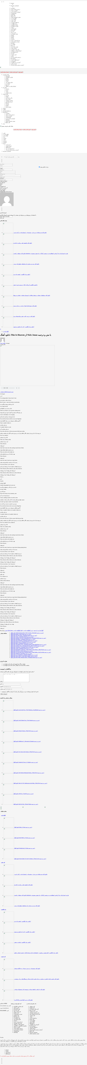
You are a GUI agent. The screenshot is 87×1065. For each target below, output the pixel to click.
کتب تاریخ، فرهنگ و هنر (34, 1014)
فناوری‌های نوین (17, 1019)
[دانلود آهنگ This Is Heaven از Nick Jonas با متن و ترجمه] (27, 385)
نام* (1, 684)
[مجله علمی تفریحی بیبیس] (0, 67)
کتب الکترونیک (17, 1009)
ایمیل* (1, 686)
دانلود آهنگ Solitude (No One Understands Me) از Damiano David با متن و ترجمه (28, 638)
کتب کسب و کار (17, 1011)
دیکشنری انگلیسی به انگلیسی (20, 1025)
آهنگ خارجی (5, 331)
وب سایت (2, 689)
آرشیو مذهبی (32, 1028)
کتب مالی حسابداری (34, 1009)
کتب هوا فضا (16, 1016)
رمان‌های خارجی (33, 1018)
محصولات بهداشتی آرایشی (5, 72)
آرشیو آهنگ (31, 1023)
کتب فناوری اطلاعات (18, 1006)
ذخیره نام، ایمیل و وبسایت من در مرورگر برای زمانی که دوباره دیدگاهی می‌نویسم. (20, 691)
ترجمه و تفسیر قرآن (18, 1028)
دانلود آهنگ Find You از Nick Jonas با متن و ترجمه (22, 651)
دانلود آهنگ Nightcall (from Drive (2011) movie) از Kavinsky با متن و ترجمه (27, 632)
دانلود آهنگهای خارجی (18, 630)
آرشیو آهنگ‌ (7, 1053)
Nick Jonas (10, 630)
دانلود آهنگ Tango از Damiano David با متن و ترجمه (22, 636)
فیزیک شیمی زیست (18, 1022)
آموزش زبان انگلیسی (34, 1024)
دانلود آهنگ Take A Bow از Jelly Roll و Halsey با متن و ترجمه (24, 656)
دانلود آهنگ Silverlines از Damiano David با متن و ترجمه (23, 639)
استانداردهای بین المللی (19, 1024)
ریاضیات (15, 1020)
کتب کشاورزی (17, 1018)
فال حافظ (31, 1031)
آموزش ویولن (21, 72)
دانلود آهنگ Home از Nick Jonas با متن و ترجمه (21, 634)
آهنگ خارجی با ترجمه (38, 630)
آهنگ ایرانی (31, 1022)
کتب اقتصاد (32, 1007)
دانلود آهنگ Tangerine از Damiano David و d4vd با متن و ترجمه (24, 647)
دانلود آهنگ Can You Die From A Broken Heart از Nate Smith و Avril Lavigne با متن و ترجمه (31, 652)
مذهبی (30, 1016)
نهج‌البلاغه (16, 1032)
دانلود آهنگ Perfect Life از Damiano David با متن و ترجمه (23, 642)
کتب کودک (31, 1019)
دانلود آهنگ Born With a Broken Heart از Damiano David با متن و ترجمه (26, 657)
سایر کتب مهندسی (18, 1023)
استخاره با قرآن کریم (18, 1029)
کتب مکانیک (16, 1012)
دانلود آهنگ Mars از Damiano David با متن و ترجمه (22, 643)
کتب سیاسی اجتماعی (34, 1012)
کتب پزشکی (16, 1007)
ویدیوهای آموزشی (33, 1027)
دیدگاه (1, 681)
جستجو (7, 1049)
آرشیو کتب (7, 1052)
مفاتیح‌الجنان (16, 1031)
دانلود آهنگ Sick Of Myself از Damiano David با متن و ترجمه (24, 640)
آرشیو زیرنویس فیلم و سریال (35, 1029)
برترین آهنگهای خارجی (28, 630)
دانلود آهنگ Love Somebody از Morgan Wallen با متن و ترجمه (24, 654)
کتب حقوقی (32, 1006)
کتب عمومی (3, 956)
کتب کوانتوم (16, 1015)
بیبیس (6, 630)
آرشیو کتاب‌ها (32, 1025)
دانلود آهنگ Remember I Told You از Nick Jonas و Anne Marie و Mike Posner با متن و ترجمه (31, 649)
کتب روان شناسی (33, 1011)
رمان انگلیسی (3, 909)
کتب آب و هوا (32, 1010)
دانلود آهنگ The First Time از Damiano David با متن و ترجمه (24, 635)
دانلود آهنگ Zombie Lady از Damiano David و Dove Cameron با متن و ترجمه (27, 645)
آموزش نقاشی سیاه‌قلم (13, 72)
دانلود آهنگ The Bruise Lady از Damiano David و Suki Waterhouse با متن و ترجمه (28, 644)
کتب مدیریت (16, 1010)
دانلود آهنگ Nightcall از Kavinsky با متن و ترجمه (21, 653)
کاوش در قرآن (17, 1027)
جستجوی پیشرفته (33, 1032)
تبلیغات (7, 1051)
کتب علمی (3, 862)
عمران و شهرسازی (18, 1014)
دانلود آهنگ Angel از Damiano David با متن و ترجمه (22, 648)
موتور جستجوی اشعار (34, 1033)
